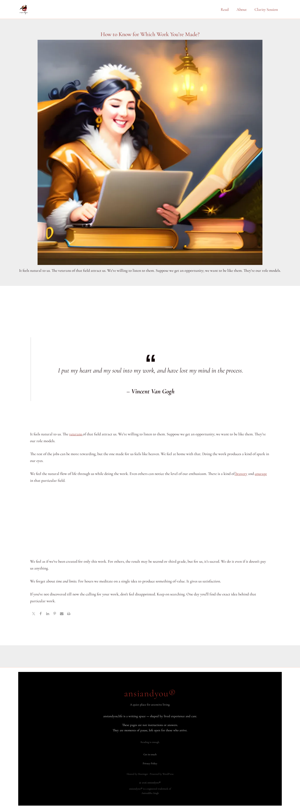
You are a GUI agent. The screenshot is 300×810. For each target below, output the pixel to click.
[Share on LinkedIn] (47, 614)
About (242, 9)
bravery (241, 473)
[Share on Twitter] (33, 614)
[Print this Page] (68, 614)
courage (261, 473)
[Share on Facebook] (40, 614)
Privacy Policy (150, 763)
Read (225, 9)
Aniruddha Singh (150, 793)
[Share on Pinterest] (54, 614)
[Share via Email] (61, 614)
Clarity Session (266, 9)
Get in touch (150, 754)
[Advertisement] (150, 521)
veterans (76, 434)
